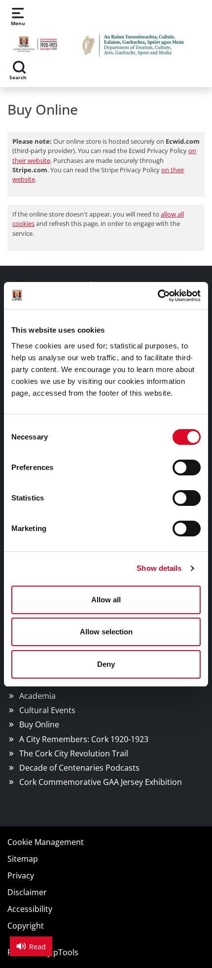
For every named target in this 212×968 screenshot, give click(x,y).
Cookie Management (45, 842)
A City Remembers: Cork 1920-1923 (83, 739)
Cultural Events (47, 710)
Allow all (106, 599)
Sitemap (22, 858)
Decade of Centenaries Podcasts (79, 767)
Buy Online (39, 724)
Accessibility (29, 909)
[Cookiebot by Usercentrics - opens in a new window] (157, 295)
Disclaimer (27, 892)
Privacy (20, 875)
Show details (159, 568)
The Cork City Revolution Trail (73, 753)
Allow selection (106, 631)
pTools (65, 952)
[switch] (187, 467)
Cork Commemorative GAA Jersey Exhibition (100, 782)
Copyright (25, 925)
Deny (106, 664)
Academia (37, 695)
